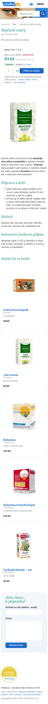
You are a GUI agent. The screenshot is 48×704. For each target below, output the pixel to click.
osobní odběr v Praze (27, 79)
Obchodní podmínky (32, 694)
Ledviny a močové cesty (30, 24)
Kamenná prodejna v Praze (30, 691)
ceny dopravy (20, 82)
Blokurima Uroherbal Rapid (19, 506)
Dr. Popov (27, 64)
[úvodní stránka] (11, 4)
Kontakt (4, 694)
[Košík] (31, 4)
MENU (40, 4)
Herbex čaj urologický (16, 311)
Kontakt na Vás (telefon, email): (21, 607)
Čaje (14, 24)
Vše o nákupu (15, 694)
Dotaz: (8, 618)
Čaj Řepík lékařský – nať (17, 571)
